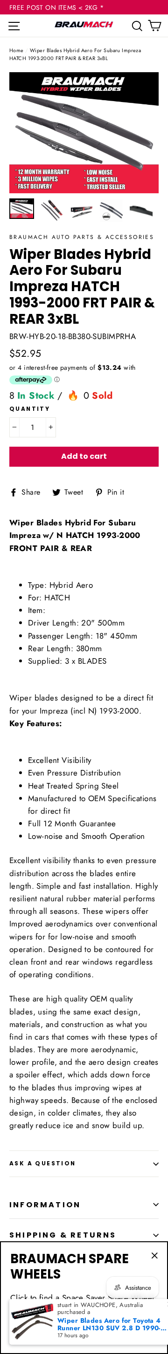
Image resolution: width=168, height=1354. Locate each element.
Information (45, 1204)
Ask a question (42, 1163)
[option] (84, 132)
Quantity (29, 409)
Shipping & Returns (63, 1235)
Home (16, 50)
